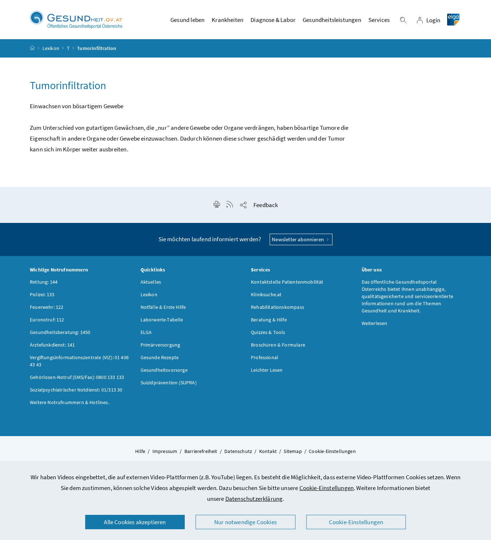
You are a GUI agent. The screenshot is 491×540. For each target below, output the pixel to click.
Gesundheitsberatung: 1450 (60, 332)
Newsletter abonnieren (298, 239)
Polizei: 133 (42, 294)
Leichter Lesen (267, 370)
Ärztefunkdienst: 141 (52, 345)
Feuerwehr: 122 (46, 307)
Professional (264, 357)
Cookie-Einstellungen (326, 488)
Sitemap (293, 451)
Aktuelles (151, 282)
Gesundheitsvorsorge (164, 370)
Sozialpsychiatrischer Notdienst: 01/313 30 (76, 389)
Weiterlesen (374, 323)
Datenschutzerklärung (254, 499)
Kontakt (268, 451)
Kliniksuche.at (266, 294)
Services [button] (379, 20)
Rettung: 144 (44, 282)
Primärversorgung (160, 345)
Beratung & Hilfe (269, 319)
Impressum (165, 451)
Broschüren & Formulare (278, 345)
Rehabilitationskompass (277, 307)
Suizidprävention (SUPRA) (169, 382)
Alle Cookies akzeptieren (135, 522)
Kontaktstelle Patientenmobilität (287, 282)
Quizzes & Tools (268, 332)
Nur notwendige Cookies (245, 522)
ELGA (146, 332)
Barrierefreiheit (200, 451)
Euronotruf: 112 (47, 319)
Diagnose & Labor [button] (273, 20)
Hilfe (140, 451)
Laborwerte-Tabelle (162, 319)
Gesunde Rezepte (160, 357)
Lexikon (50, 48)
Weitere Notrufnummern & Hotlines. (69, 402)
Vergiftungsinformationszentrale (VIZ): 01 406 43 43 (79, 361)
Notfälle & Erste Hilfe (163, 307)
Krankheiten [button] (227, 20)
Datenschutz (238, 451)
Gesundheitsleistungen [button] (332, 20)
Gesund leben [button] (187, 20)
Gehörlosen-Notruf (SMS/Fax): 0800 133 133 (77, 377)
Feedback (265, 205)
